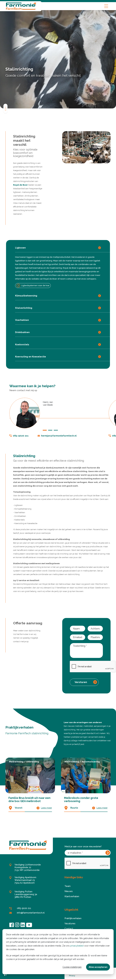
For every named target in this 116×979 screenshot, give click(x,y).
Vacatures (69, 923)
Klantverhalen (71, 896)
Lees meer (46, 807)
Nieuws (68, 891)
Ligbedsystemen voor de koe (35, 285)
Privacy (72, 976)
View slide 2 (50, 430)
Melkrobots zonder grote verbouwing (81, 799)
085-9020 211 (21, 435)
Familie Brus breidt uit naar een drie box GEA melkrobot (29, 799)
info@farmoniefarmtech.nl (31, 912)
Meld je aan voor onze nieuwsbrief (83, 846)
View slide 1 (45, 430)
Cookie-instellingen (72, 967)
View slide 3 (56, 430)
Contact (68, 928)
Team (67, 886)
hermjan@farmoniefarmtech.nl (59, 435)
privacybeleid (77, 946)
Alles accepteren (98, 967)
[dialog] (58, 951)
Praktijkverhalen (72, 918)
